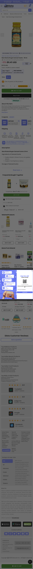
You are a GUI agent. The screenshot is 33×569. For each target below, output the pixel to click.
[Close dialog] (32, 270)
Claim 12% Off (24, 292)
